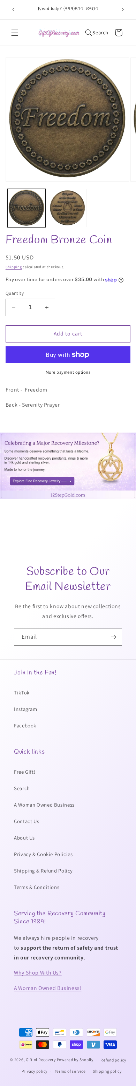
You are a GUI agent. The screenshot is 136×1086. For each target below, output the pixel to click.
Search (22, 788)
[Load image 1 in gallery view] (26, 208)
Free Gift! (24, 771)
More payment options (68, 372)
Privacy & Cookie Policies (43, 854)
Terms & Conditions (36, 887)
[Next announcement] (122, 9)
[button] (15, 33)
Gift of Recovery (41, 1059)
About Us (24, 837)
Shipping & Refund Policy (43, 870)
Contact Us (26, 821)
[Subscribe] (114, 637)
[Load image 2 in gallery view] (68, 208)
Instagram (25, 709)
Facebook (25, 725)
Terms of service (70, 1071)
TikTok (22, 692)
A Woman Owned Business (44, 804)
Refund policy (113, 1060)
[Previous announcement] (13, 9)
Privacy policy (34, 1071)
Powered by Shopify (75, 1059)
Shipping (14, 266)
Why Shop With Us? (38, 972)
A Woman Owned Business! (48, 988)
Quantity (15, 293)
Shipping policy (107, 1071)
